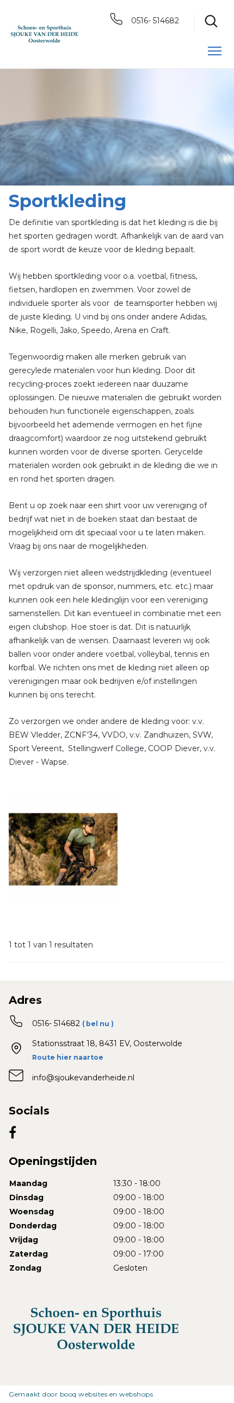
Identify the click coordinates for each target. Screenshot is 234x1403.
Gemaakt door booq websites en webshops (81, 1394)
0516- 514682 (154, 20)
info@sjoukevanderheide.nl (83, 1077)
